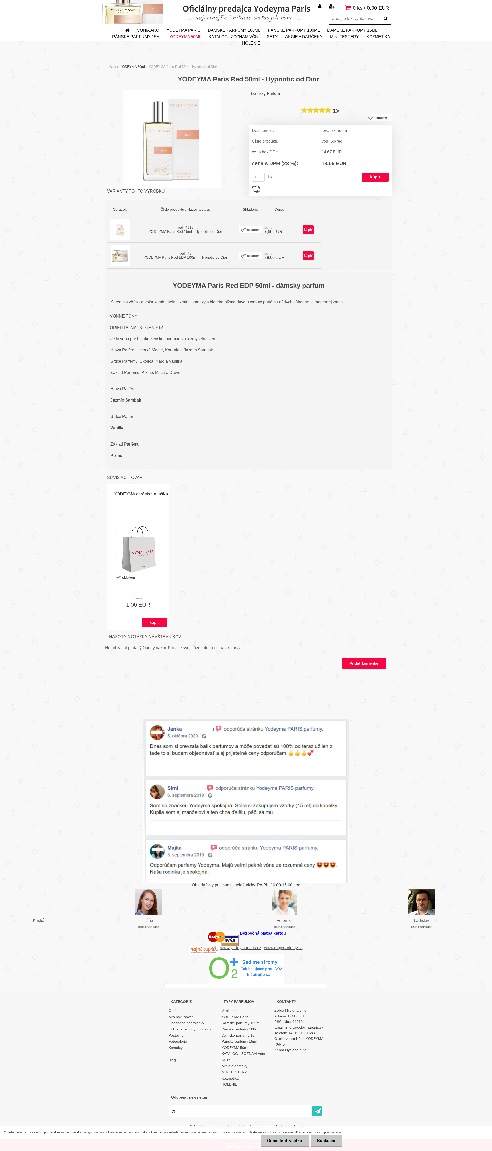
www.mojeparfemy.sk (283, 948)
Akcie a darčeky (304, 37)
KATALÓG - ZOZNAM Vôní (234, 37)
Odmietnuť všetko (284, 1140)
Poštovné (176, 1035)
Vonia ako (148, 30)
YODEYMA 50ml (185, 37)
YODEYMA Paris (183, 30)
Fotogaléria (178, 1041)
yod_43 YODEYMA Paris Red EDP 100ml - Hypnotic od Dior (185, 255)
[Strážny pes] (256, 187)
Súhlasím (326, 1140)
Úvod (112, 67)
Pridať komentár (364, 663)
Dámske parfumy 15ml (352, 30)
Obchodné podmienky (186, 1023)
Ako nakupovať (181, 1017)
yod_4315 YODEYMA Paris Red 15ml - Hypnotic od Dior (185, 229)
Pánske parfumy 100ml (294, 30)
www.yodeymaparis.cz (240, 948)
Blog (172, 1060)
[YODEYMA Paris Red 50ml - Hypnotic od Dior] (172, 92)
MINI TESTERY (344, 37)
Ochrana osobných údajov (190, 1029)
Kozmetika (378, 37)
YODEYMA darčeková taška (141, 494)
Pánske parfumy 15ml (137, 37)
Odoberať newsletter (189, 1097)
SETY (272, 37)
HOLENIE (251, 43)
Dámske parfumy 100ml (234, 30)
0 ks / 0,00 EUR (371, 8)
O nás (173, 1011)
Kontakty (176, 1048)
